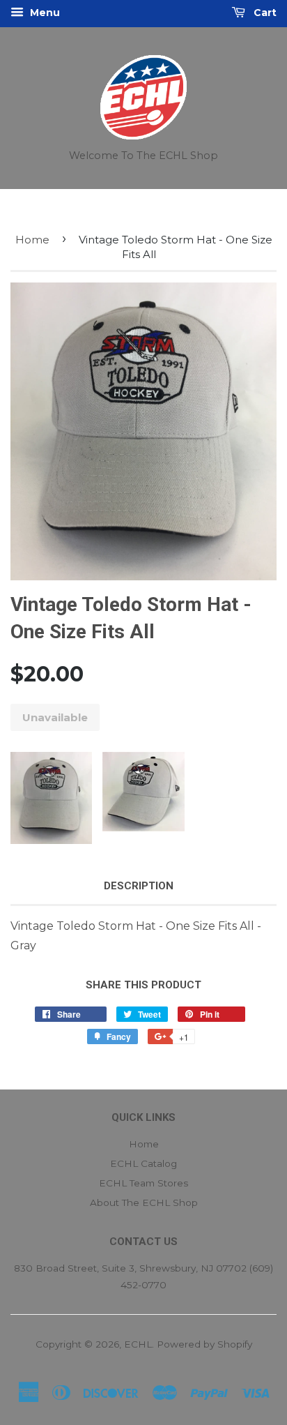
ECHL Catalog (143, 1163)
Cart (264, 12)
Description (138, 886)
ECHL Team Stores (143, 1183)
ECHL (138, 1344)
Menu (43, 12)
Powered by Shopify (204, 1344)
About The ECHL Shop (144, 1202)
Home (32, 239)
